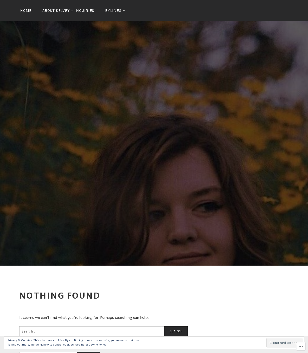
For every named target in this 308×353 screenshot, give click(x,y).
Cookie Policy (97, 344)
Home (26, 10)
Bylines (113, 10)
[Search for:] (103, 331)
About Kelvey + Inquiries (68, 10)
